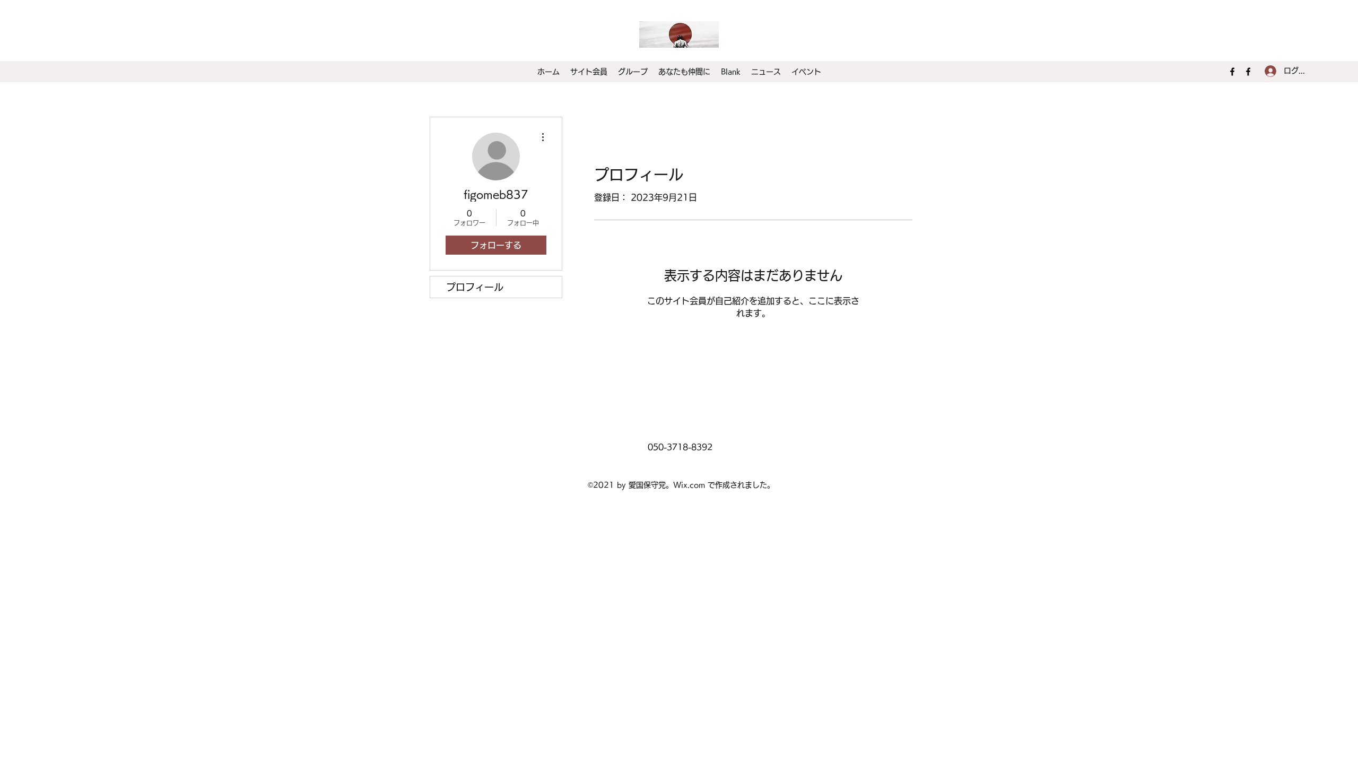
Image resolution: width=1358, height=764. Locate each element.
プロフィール (474, 287)
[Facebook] (1232, 71)
